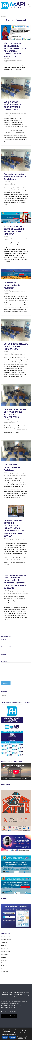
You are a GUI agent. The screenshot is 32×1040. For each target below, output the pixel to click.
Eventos (14, 60)
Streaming (12, 115)
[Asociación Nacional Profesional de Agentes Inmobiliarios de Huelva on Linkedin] (11, 1016)
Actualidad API (7, 60)
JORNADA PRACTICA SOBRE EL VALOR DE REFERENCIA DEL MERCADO (14, 230)
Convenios (4, 942)
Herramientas (21, 421)
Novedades (7, 422)
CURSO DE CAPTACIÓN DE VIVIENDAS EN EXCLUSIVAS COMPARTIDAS (15, 413)
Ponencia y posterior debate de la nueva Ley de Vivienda (15, 176)
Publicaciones (5, 966)
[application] (16, 771)
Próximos (10, 354)
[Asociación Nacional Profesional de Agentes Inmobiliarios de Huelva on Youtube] (15, 1016)
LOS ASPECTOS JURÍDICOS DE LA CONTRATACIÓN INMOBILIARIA (12, 106)
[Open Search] (28, 4)
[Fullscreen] (28, 778)
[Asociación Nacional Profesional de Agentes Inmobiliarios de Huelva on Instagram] (7, 1016)
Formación (19, 60)
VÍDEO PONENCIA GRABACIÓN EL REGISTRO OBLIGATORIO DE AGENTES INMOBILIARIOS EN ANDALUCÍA (16, 50)
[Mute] (26, 778)
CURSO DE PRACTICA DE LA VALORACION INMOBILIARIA (16, 346)
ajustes (14, 1034)
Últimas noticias (16, 113)
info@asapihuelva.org (8, 1005)
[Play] (3, 778)
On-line (25, 238)
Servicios (4, 969)
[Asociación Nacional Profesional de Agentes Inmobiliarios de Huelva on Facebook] (3, 1016)
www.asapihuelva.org (8, 1007)
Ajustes (20, 1037)
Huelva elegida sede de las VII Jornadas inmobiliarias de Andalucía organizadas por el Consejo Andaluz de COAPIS (15, 581)
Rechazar (13, 1037)
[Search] (28, 695)
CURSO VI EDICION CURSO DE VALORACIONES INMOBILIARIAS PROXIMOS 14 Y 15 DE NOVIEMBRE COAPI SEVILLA (14, 528)
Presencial (6, 61)
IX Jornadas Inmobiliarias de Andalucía (12, 285)
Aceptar (5, 1037)
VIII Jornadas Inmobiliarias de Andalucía (12, 467)
